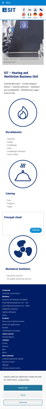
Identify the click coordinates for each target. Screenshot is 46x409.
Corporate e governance (11, 293)
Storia (4, 315)
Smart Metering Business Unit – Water (16, 306)
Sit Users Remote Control (11, 368)
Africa (4, 352)
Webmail (5, 365)
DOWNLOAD (36, 230)
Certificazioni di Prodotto (11, 331)
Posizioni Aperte (8, 337)
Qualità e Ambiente (9, 312)
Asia (3, 349)
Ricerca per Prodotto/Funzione (13, 321)
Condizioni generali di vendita (12, 359)
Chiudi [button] (23, 395)
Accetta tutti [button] (23, 388)
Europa (4, 343)
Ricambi (5, 328)
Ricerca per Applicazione (11, 324)
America (5, 346)
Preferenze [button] (23, 402)
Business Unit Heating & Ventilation (15, 300)
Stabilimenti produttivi (10, 309)
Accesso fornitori (8, 362)
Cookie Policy (23, 380)
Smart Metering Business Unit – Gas (15, 303)
